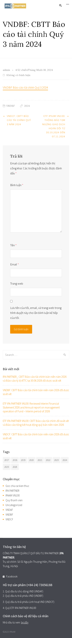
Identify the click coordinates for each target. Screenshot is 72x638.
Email (14, 264)
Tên (13, 245)
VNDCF (9, 519)
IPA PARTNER (12, 490)
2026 (15, 466)
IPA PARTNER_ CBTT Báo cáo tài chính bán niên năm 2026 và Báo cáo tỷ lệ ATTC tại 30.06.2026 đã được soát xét (34, 378)
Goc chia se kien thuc (17, 486)
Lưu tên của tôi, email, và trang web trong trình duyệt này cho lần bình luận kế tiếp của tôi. (35, 313)
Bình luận (16, 185)
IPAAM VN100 (13, 495)
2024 (27, 105)
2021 (40, 460)
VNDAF (9, 510)
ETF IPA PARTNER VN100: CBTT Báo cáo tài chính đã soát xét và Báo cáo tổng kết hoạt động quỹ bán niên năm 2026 (36, 422)
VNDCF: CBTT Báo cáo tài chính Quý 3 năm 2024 (19, 120)
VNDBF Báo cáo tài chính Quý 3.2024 (25, 87)
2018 (15, 460)
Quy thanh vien (14, 500)
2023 (56, 460)
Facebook (12, 576)
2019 (23, 460)
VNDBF (10, 105)
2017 (6, 460)
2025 (6, 466)
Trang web (16, 283)
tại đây (24, 622)
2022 (48, 460)
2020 (31, 460)
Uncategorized (14, 505)
